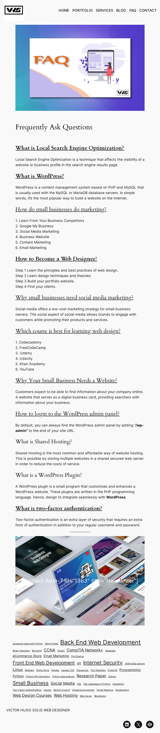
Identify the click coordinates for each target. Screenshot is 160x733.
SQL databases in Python (96, 684)
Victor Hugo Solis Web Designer (38, 710)
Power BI (112, 670)
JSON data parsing (135, 663)
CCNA (49, 650)
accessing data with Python (28, 643)
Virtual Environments (83, 690)
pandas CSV (67, 670)
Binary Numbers (21, 650)
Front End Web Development (44, 662)
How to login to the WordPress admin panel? (67, 413)
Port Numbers (98, 670)
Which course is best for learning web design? (68, 331)
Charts (61, 650)
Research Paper (91, 675)
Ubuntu (47, 690)
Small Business (31, 683)
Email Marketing (56, 656)
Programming (130, 670)
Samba (112, 676)
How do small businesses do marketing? (60, 209)
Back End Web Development (100, 642)
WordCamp (100, 696)
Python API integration (38, 676)
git (79, 663)
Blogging (37, 650)
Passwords (82, 670)
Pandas (55, 670)
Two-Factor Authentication (27, 690)
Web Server (86, 696)
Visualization (122, 690)
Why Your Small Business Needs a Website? (66, 380)
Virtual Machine (104, 690)
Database (110, 650)
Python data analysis (63, 676)
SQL (79, 684)
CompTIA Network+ (85, 650)
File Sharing (77, 656)
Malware (29, 670)
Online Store (42, 670)
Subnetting (118, 684)
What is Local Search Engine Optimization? (69, 148)
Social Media (63, 683)
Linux (18, 669)
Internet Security (102, 662)
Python (18, 676)
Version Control (61, 690)
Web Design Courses (32, 695)
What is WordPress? (39, 176)
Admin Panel (51, 643)
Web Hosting (66, 695)
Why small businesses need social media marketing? (74, 297)
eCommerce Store (27, 656)
